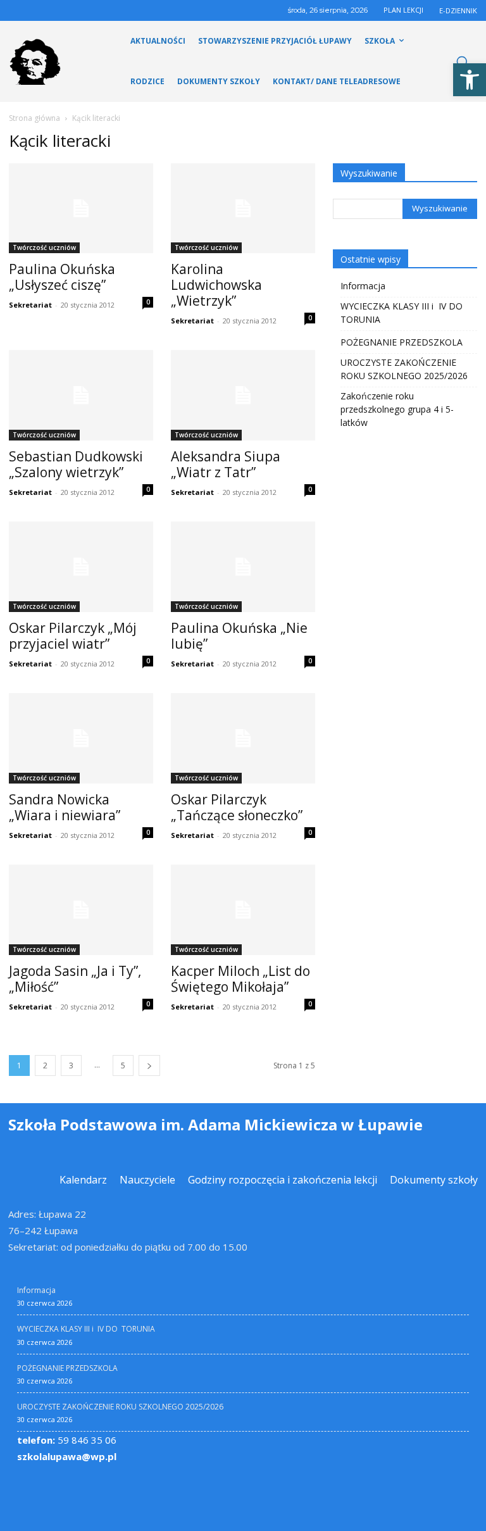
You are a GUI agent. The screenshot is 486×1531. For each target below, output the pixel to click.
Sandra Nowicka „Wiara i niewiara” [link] (64, 807)
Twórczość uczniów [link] (44, 247)
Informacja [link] (362, 286)
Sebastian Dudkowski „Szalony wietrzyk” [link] (76, 464)
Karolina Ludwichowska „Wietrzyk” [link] (216, 284)
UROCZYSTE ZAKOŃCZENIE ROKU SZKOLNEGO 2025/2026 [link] (404, 369)
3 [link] (71, 1065)
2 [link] (45, 1065)
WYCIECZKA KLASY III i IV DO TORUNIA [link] (402, 312)
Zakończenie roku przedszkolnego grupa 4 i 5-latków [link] (397, 409)
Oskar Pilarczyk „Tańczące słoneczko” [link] (236, 807)
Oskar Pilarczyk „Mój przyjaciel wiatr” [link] (73, 636)
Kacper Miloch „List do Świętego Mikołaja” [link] (240, 979)
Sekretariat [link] (30, 304)
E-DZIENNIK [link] (458, 10)
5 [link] (123, 1065)
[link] (469, 79)
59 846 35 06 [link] (66, 1440)
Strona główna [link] (34, 118)
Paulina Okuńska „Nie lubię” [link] (239, 636)
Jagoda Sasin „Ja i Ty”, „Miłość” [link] (75, 979)
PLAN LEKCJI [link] (403, 10)
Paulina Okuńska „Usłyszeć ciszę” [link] (62, 277)
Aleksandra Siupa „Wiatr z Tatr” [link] (225, 464)
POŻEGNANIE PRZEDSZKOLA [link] (401, 342)
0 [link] (148, 301)
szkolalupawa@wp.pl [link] (66, 1456)
